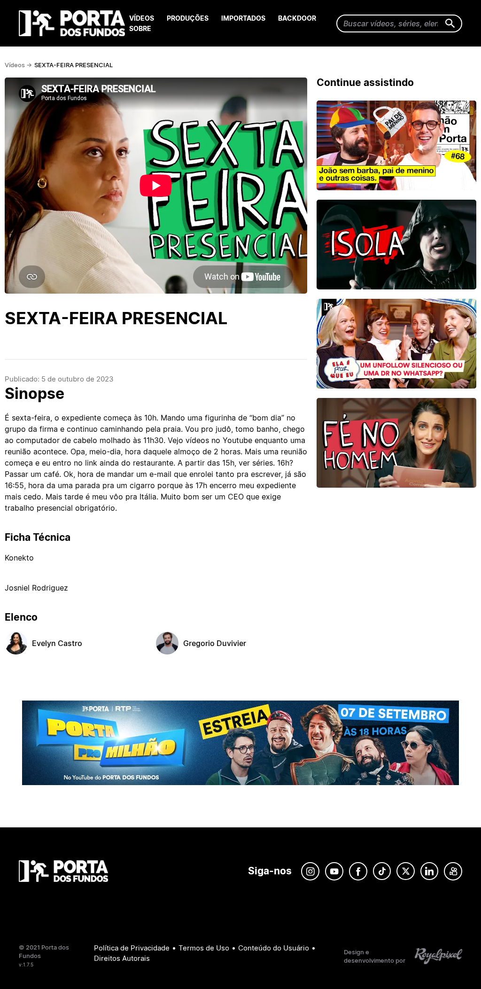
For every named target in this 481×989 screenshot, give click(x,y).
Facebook (358, 871)
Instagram (310, 871)
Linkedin (429, 871)
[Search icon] (450, 23)
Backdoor (297, 18)
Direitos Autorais (122, 958)
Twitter (405, 871)
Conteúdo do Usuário (273, 947)
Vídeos (141, 18)
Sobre (140, 28)
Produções (188, 18)
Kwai (453, 871)
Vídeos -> (18, 65)
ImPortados (243, 18)
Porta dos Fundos (74, 23)
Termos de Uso (203, 947)
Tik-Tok (382, 871)
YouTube (334, 871)
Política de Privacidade (132, 947)
